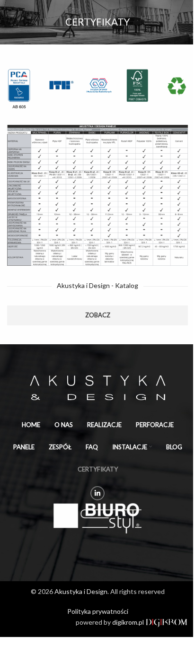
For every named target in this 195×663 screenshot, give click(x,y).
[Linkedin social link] (97, 493)
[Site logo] (97, 13)
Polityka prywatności (97, 611)
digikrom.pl (128, 622)
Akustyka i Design (80, 591)
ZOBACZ (97, 315)
